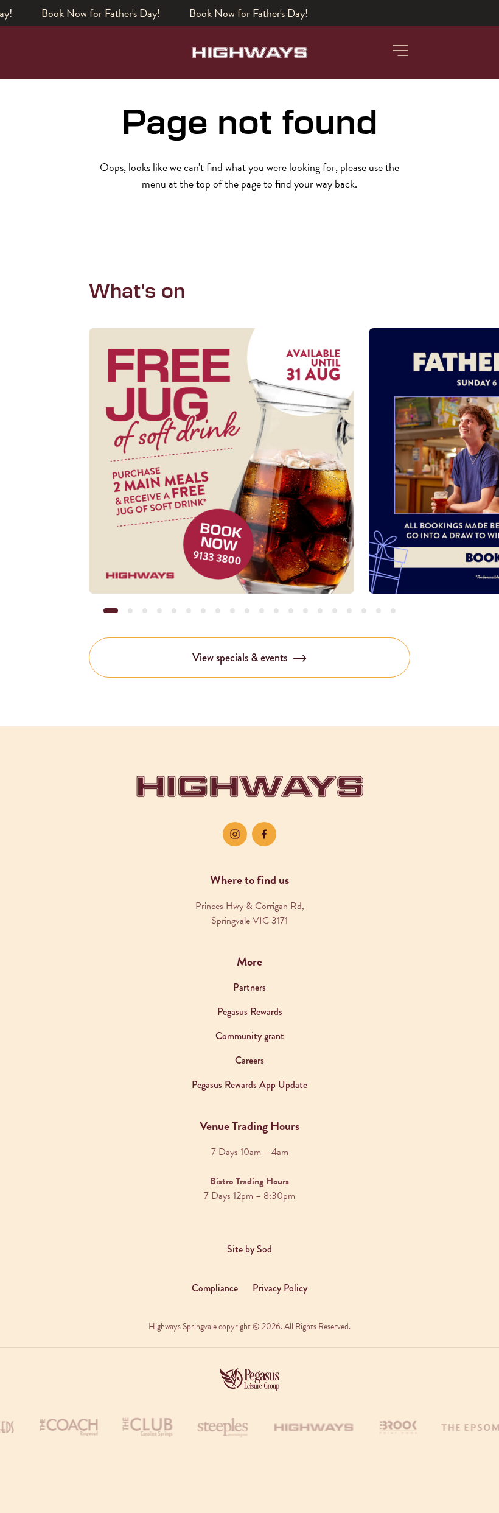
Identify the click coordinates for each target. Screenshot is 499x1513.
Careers (249, 1060)
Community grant (249, 1036)
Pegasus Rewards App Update (249, 1085)
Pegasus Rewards (249, 1012)
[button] (400, 50)
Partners (249, 987)
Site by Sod (249, 1249)
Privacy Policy (280, 1288)
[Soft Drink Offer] (221, 461)
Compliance (215, 1288)
